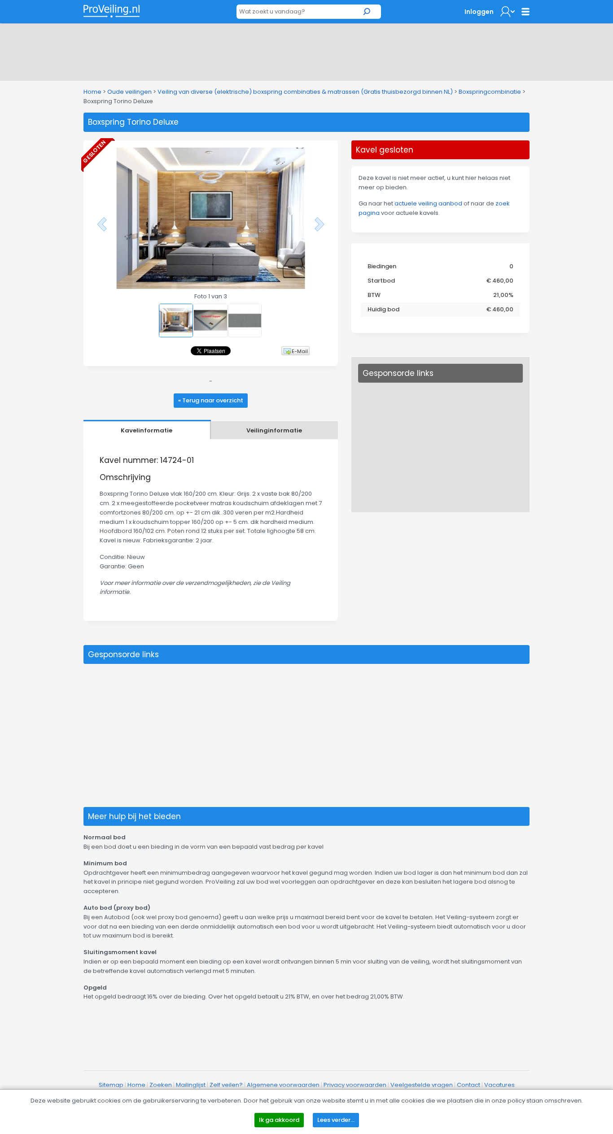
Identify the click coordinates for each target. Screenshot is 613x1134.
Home (92, 91)
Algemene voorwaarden (283, 1085)
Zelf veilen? (226, 1085)
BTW (374, 295)
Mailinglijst (191, 1085)
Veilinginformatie (274, 430)
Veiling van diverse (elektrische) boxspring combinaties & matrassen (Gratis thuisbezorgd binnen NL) (305, 91)
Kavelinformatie (146, 430)
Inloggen (479, 11)
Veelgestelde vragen (421, 1085)
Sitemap (111, 1085)
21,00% (503, 295)
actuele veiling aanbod (428, 203)
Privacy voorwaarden (355, 1085)
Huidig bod (383, 309)
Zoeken (160, 1085)
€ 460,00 (499, 280)
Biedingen (382, 266)
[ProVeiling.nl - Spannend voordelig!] (111, 11)
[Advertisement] (306, 50)
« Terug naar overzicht (210, 400)
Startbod (381, 280)
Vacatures (499, 1085)
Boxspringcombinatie (490, 91)
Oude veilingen (129, 91)
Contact (468, 1085)
